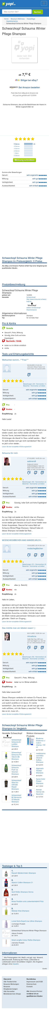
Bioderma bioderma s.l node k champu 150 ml (40, 742)
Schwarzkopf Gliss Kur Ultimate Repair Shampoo (16, 784)
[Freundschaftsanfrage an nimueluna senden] (29, 648)
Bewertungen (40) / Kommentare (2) (34, 482)
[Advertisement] (24, 230)
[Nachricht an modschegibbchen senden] (35, 555)
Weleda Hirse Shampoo (20, 911)
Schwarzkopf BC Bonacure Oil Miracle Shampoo (17, 798)
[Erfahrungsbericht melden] (29, 375)
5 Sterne (16, 144)
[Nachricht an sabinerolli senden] (35, 473)
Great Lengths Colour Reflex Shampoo (26, 940)
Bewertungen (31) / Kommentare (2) (34, 564)
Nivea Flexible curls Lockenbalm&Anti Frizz (28, 901)
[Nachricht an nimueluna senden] (35, 648)
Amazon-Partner (36, 991)
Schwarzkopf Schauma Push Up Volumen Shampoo (16, 769)
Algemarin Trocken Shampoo (40, 770)
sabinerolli (31, 461)
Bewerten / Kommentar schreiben (34, 386)
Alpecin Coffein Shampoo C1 (22, 882)
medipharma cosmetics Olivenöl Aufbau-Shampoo (40, 757)
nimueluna (31, 636)
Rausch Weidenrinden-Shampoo (24, 873)
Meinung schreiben (24, 159)
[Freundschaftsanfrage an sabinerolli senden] (29, 473)
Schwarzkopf (31, 297)
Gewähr (16, 964)
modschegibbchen (35, 548)
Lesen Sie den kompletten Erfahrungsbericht (16, 446)
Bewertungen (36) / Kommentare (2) (34, 657)
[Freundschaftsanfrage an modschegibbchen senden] (29, 555)
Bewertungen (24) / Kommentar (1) (34, 384)
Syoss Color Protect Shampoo (40, 781)
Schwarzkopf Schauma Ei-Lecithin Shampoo (16, 743)
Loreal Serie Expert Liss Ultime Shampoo (27, 921)
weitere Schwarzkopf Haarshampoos (33, 308)
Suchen (37, 12)
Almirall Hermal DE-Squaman (40, 792)
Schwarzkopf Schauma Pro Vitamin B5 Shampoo (17, 755)
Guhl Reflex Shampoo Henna (22, 892)
